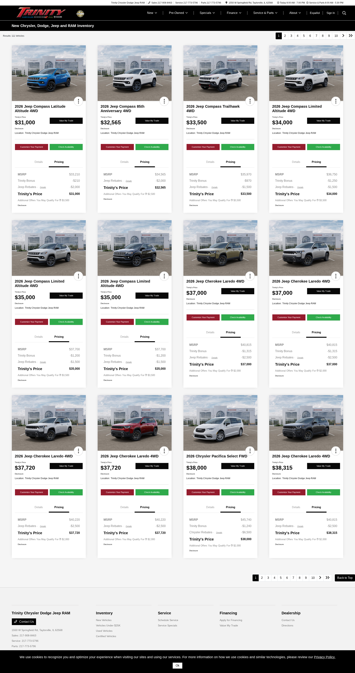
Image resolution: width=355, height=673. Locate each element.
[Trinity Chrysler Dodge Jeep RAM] (43, 12)
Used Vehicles (104, 630)
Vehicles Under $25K (108, 625)
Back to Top (345, 577)
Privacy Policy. (324, 657)
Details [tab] (39, 161)
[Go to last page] (350, 35)
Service (164, 613)
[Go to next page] (343, 35)
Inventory (104, 613)
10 (336, 35)
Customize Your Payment (31, 147)
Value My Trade (66, 121)
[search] (344, 13)
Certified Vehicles (106, 636)
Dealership (291, 613)
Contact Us (26, 621)
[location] (226, 2)
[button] (78, 101)
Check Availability (66, 147)
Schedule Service (168, 620)
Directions (287, 625)
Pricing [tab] (59, 161)
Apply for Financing (231, 620)
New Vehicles (103, 620)
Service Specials (167, 625)
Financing (228, 613)
